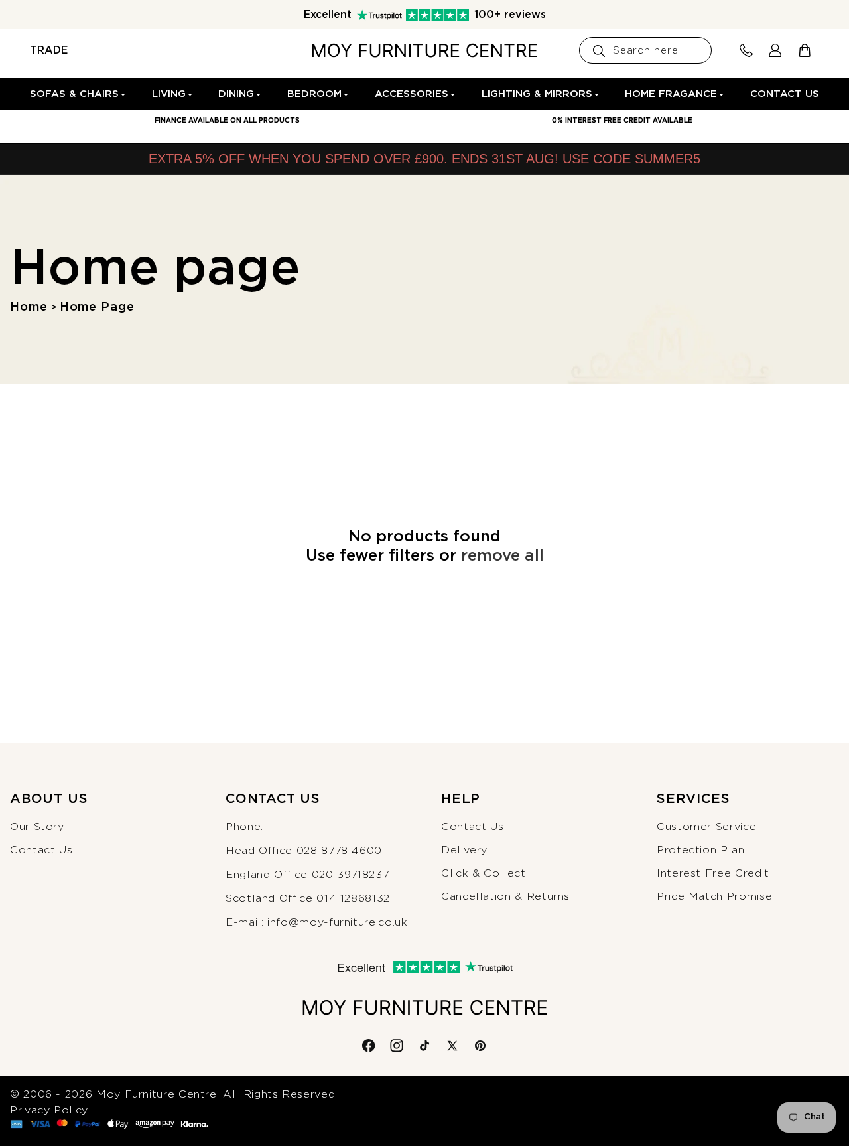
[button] (78, 94)
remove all (502, 556)
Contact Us (41, 850)
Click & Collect (483, 873)
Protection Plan (701, 850)
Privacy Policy (49, 1110)
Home (29, 307)
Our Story (37, 827)
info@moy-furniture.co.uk (337, 922)
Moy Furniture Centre (156, 1094)
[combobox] (645, 50)
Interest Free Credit (713, 873)
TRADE (49, 50)
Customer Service (706, 827)
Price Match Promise (714, 896)
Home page (97, 307)
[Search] (599, 51)
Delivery (464, 850)
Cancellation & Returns (505, 896)
